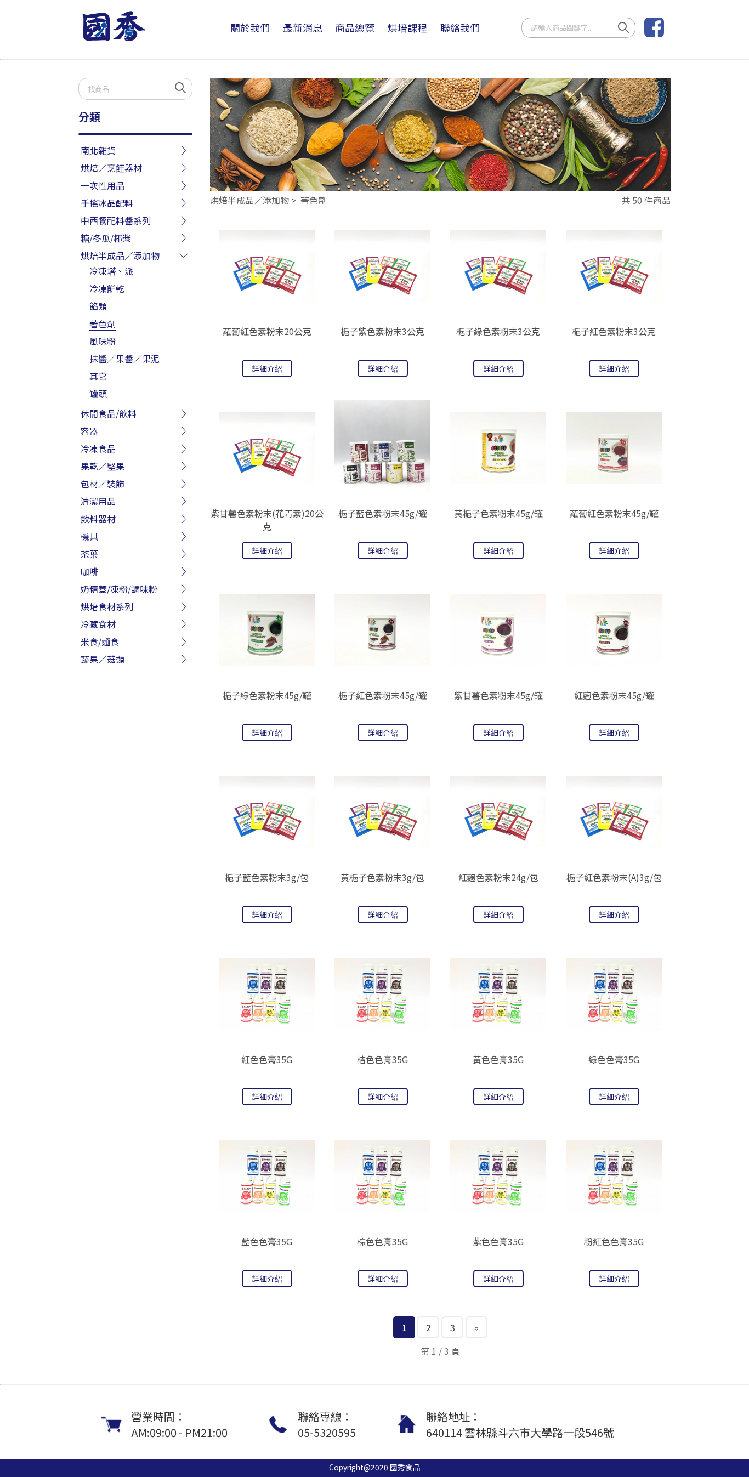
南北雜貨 (98, 150)
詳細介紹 (267, 368)
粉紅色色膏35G (614, 1241)
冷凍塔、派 (111, 270)
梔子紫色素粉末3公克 (382, 331)
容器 (89, 431)
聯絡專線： (327, 1424)
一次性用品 (102, 185)
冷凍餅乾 (106, 288)
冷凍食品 (98, 448)
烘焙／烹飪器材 (111, 167)
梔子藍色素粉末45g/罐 (382, 513)
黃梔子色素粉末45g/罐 (498, 513)
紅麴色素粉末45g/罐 (614, 695)
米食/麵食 (100, 641)
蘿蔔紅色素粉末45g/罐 (614, 513)
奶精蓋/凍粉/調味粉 (119, 588)
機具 (89, 536)
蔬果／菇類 (102, 659)
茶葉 (89, 553)
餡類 (98, 306)
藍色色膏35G (266, 1241)
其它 (98, 376)
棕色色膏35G (382, 1241)
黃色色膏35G (498, 1059)
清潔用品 (98, 501)
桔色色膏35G (382, 1059)
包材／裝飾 (102, 483)
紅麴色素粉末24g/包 (498, 877)
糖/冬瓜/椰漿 (106, 238)
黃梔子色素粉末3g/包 (382, 877)
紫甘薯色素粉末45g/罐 (498, 695)
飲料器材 (98, 518)
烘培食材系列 (107, 606)
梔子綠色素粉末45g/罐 (267, 695)
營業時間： (179, 1424)
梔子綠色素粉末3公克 (498, 331)
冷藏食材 (98, 623)
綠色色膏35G (613, 1059)
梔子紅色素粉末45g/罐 (382, 695)
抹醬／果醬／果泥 (124, 358)
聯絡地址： (520, 1424)
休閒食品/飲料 (109, 413)
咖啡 (89, 571)
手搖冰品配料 (107, 202)
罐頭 (98, 393)
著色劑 (102, 323)
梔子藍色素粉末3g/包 (267, 877)
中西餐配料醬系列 (116, 220)
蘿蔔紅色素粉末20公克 (267, 331)
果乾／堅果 (102, 466)
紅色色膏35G (266, 1059)
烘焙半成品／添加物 (120, 255)
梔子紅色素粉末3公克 (614, 331)
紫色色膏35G (498, 1241)
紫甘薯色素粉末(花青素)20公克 (267, 520)
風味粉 (102, 341)
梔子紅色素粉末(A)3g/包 (614, 877)
